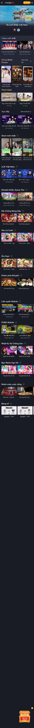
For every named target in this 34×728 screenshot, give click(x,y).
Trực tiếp (5, 111)
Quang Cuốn (9, 316)
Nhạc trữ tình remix (9, 54)
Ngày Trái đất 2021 (25, 103)
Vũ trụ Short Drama (6, 61)
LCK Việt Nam (9, 128)
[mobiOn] (10, 3)
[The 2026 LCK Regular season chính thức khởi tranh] (17, 19)
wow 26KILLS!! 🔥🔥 (25, 335)
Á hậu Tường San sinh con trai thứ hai (6, 159)
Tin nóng (9, 105)
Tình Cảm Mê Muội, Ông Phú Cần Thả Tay (6, 86)
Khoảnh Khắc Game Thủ (9, 205)
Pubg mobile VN (9, 338)
